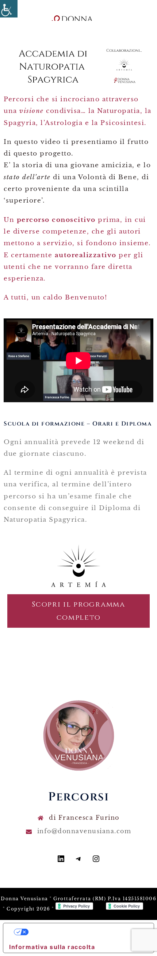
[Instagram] (96, 861)
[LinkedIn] (61, 861)
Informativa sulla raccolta (52, 947)
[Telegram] (78, 861)
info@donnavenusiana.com (84, 831)
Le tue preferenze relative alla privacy (85, 932)
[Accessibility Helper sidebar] (9, 8)
